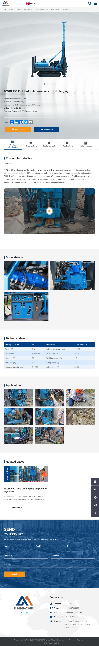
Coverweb (81, 640)
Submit (14, 574)
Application (68, 146)
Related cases (86, 146)
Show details (31, 146)
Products (26, 9)
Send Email (48, 129)
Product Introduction (13, 146)
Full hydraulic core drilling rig (60, 9)
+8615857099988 (71, 608)
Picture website (54, 643)
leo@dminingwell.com (73, 612)
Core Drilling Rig (39, 9)
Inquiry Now (19, 129)
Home (17, 9)
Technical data (49, 146)
